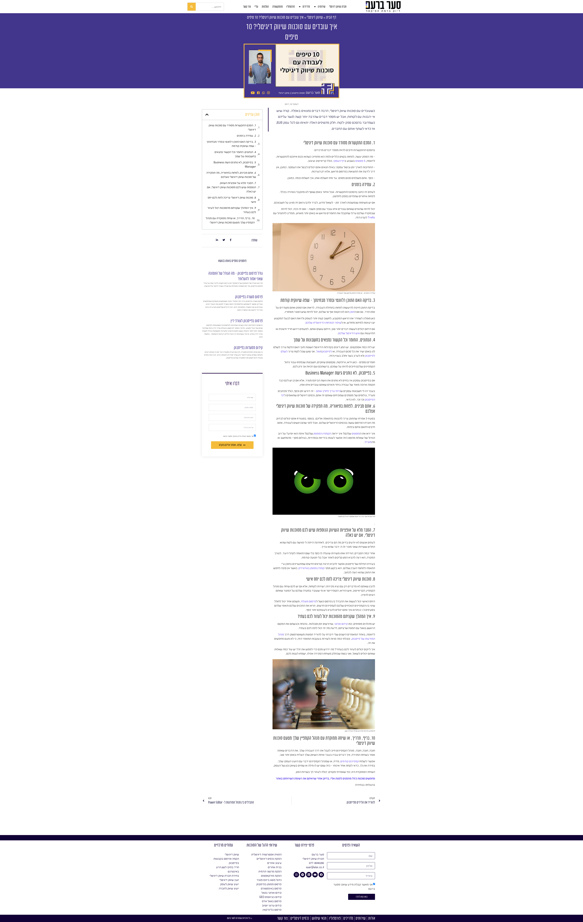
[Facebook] (321, 874)
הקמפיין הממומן (322, 433)
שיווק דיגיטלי (315, 17)
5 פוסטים (360, 161)
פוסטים (356, 433)
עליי (256, 6)
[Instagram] (296, 874)
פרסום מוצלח (308, 601)
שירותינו (321, 6)
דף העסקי (338, 161)
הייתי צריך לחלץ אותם (328, 391)
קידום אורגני (341, 624)
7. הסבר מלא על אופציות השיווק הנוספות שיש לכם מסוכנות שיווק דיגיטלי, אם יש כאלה (231, 187)
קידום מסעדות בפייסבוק (248, 348)
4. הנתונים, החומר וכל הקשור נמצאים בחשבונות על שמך (235, 154)
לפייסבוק (327, 351)
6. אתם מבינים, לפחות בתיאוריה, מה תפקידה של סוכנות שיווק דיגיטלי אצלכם (231, 175)
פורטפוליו (290, 6)
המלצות (265, 6)
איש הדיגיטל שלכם (349, 333)
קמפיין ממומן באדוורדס (311, 568)
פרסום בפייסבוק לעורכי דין (247, 321)
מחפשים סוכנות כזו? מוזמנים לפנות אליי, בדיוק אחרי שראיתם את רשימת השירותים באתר (325, 778)
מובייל (368, 442)
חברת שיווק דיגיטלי (337, 6)
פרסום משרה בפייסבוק (249, 297)
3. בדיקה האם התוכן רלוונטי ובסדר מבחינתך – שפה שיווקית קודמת (231, 144)
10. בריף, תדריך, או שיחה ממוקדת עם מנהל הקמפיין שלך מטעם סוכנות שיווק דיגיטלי (230, 220)
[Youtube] (315, 874)
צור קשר (247, 6)
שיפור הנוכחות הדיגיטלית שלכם (323, 322)
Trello (371, 217)
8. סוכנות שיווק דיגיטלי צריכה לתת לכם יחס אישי (232, 199)
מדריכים (306, 6)
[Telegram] (302, 874)
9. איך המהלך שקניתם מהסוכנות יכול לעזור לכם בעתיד (231, 210)
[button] (207, 114)
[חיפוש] (192, 7)
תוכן (351, 312)
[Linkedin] (309, 874)
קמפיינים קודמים (349, 761)
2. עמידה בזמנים (246, 135)
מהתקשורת (277, 6)
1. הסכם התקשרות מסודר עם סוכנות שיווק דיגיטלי (232, 127)
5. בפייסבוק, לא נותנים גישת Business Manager (235, 164)
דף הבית (331, 17)
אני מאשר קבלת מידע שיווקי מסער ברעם (238, 436)
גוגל (318, 351)
